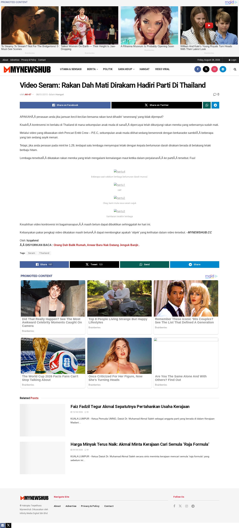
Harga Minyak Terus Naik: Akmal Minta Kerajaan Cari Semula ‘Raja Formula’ (140, 444)
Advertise (14, 60)
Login (233, 60)
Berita (91, 69)
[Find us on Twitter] (206, 69)
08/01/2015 (42, 94)
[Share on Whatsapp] (207, 105)
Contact (42, 60)
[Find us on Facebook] (197, 69)
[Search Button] (235, 69)
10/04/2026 (77, 412)
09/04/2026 (77, 450)
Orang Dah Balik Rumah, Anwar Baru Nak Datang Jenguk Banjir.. (96, 245)
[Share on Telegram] (215, 105)
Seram (31, 253)
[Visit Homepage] (27, 69)
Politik (108, 69)
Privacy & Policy (28, 60)
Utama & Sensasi (71, 69)
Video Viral (162, 69)
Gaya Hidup (125, 69)
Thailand (44, 253)
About (5, 60)
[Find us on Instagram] (214, 69)
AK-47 (28, 94)
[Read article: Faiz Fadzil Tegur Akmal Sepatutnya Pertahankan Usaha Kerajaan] (42, 420)
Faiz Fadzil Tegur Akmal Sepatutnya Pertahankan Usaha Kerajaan (130, 406)
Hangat (145, 69)
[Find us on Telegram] (223, 69)
